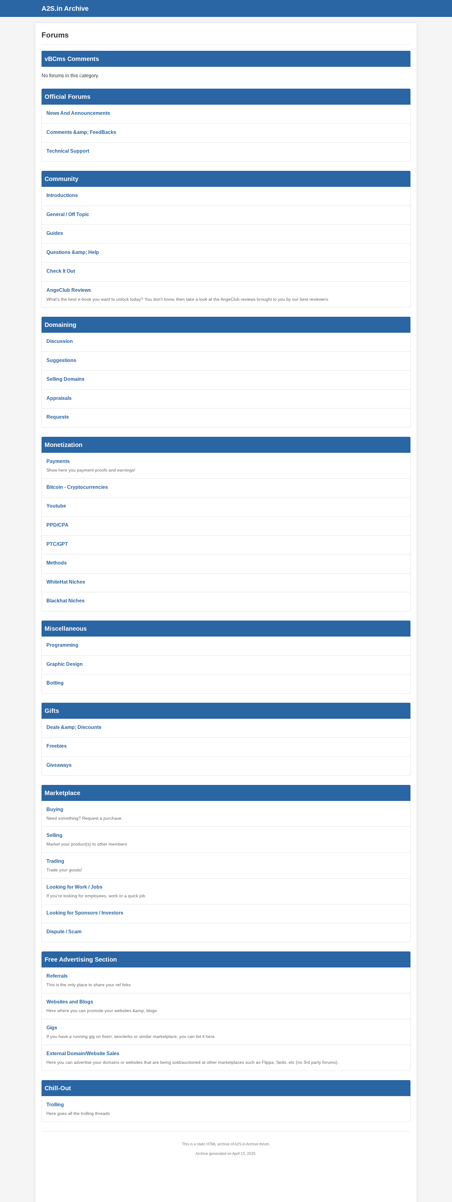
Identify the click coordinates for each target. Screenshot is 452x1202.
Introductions (62, 195)
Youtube (56, 506)
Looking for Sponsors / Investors (84, 912)
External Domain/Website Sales (82, 1053)
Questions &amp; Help (72, 252)
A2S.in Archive (65, 8)
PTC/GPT (57, 544)
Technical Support (67, 151)
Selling (54, 835)
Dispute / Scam (63, 931)
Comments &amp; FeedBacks (81, 132)
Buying (54, 809)
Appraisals (59, 398)
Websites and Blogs (69, 1001)
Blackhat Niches (65, 600)
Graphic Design (64, 664)
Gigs (51, 1027)
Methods (56, 562)
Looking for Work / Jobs (74, 887)
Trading (55, 861)
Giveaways (59, 765)
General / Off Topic (67, 214)
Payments (58, 461)
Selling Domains (65, 379)
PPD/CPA (57, 525)
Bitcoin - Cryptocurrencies (77, 487)
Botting (55, 682)
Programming (62, 645)
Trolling (55, 1104)
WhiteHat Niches (65, 582)
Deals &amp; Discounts (73, 727)
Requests (57, 417)
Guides (54, 233)
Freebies (56, 746)
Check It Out (60, 271)
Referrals (57, 976)
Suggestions (61, 360)
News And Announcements (78, 113)
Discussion (59, 341)
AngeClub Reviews (68, 290)
